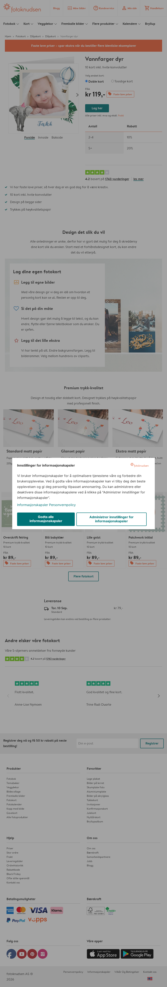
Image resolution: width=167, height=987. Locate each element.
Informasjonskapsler (32, 505)
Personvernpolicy (62, 505)
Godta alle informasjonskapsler (46, 519)
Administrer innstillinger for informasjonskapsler (111, 519)
